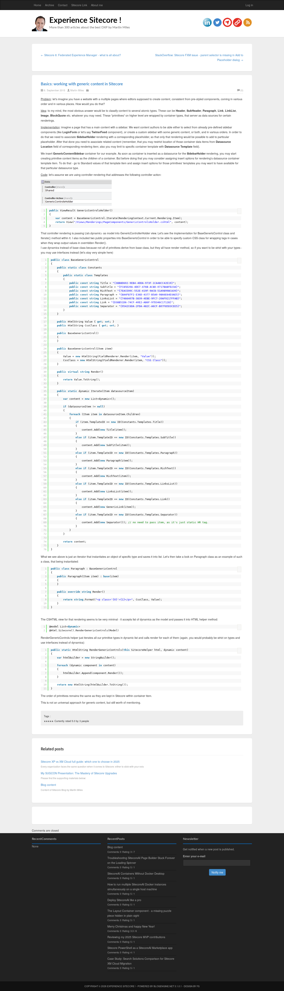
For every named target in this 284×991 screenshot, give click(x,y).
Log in (249, 5)
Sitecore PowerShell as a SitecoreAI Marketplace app (140, 948)
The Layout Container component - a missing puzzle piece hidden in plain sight (139, 913)
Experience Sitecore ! (85, 20)
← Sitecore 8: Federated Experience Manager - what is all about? (81, 55)
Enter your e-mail (194, 856)
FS (198, 986)
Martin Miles (77, 90)
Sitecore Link (79, 5)
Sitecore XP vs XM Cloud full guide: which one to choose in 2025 (80, 761)
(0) (241, 90)
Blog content (48, 785)
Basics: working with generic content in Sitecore (82, 84)
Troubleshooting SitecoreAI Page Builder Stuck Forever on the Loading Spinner (141, 860)
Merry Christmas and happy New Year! (131, 926)
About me (97, 5)
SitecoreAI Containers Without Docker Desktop (135, 873)
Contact (62, 5)
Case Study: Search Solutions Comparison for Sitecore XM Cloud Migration (140, 961)
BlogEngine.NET (164, 986)
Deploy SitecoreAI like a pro (124, 900)
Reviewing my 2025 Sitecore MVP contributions (136, 937)
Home (37, 5)
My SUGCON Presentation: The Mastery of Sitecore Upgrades (79, 773)
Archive (49, 5)
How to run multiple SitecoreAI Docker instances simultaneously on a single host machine (136, 886)
